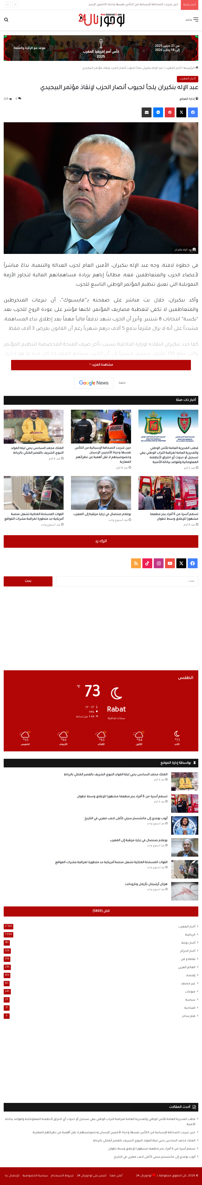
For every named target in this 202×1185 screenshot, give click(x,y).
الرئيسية (189, 68)
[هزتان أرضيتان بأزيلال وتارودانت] (184, 891)
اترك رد (101, 541)
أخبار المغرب (173, 68)
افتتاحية (190, 1008)
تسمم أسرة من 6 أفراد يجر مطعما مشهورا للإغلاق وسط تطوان (122, 796)
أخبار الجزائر (187, 951)
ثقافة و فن (188, 959)
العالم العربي (186, 967)
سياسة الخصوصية (35, 1176)
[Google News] (94, 383)
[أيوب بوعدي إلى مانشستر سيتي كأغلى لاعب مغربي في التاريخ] (184, 825)
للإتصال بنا (12, 1176)
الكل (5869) (101, 911)
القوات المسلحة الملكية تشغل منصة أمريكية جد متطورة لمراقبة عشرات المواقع (111, 862)
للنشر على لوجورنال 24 (91, 1176)
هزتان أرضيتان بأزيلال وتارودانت (146, 884)
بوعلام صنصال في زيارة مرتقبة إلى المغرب (102, 514)
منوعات (190, 992)
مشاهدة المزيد (102, 365)
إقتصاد (190, 975)
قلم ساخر (188, 1016)
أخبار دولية (188, 943)
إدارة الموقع (187, 99)
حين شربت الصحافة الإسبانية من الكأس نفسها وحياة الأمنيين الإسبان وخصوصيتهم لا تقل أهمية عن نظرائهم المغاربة (100, 4)
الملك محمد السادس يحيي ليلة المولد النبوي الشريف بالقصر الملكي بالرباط (116, 775)
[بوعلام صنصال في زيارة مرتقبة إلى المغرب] (101, 493)
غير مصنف (188, 984)
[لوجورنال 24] (101, 20)
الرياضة (190, 935)
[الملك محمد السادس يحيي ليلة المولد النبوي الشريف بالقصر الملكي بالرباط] (34, 426)
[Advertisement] (101, 628)
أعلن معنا (116, 1176)
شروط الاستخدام (62, 1176)
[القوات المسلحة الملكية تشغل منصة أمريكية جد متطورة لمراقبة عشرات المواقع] (34, 493)
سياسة (190, 1000)
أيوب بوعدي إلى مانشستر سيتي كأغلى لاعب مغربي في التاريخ (126, 818)
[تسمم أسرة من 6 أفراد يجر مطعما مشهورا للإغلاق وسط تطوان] (168, 493)
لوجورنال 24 (144, 1176)
